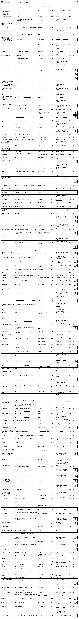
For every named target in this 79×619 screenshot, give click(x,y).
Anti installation (17, 371)
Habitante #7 (17, 145)
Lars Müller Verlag (41, 168)
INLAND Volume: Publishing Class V (21, 431)
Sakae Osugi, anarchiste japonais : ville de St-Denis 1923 (25, 530)
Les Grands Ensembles (19, 217)
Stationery (58, 30)
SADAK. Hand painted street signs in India (22, 509)
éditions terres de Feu (42, 51)
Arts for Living (17, 206)
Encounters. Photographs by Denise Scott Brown (23, 492)
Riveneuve (40, 78)
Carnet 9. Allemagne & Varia (20, 577)
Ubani (39, 100)
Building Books (40, 371)
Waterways (17, 442)
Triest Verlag (40, 202)
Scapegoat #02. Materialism (20, 88)
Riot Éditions (40, 293)
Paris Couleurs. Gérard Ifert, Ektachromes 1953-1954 (24, 257)
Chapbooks (58, 475)
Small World (40, 442)
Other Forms (45, 519)
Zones (39, 598)
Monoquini (40, 27)
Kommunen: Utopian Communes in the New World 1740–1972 (25, 229)
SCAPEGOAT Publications (42, 88)
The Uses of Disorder (18, 503)
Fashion (63, 463)
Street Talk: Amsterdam (19, 606)
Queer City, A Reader (18, 65)
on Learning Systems (18, 181)
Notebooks (17, 74)
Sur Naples (17, 81)
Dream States (17, 347)
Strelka (39, 93)
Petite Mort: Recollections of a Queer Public (22, 351)
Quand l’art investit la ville (19, 355)
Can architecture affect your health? (21, 272)
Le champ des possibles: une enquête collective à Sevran (25, 148)
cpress (39, 225)
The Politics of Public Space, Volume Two (22, 413)
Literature (62, 44)
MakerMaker (40, 308)
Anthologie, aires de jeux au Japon (21, 459)
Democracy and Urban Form (20, 505)
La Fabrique (40, 238)
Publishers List (47, 6)
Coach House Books (41, 347)
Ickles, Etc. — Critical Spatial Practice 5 (22, 590)
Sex (62, 265)
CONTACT (21, 2)
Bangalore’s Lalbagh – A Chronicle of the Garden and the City (25, 269)
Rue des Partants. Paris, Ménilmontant (21, 51)
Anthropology (58, 127)
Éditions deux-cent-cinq (42, 466)
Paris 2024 (17, 344)
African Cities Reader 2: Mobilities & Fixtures (23, 178)
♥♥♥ (32, 6)
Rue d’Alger (17, 213)
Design (63, 135)
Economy (66, 88)
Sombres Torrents (41, 217)
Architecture (58, 20)
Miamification (17, 61)
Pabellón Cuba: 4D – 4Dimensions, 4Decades (23, 481)
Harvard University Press (42, 450)
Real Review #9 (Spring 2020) (20, 498)
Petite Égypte (40, 569)
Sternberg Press (41, 61)
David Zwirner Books (41, 609)
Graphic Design (61, 58)
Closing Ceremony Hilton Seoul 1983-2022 (22, 308)
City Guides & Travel (59, 100)
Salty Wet (16, 558)
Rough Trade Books (41, 476)
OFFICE (39, 413)
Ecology (57, 112)
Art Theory (61, 354)
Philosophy (58, 19)
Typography (64, 64)
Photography (58, 23)
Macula (39, 577)
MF (38, 213)
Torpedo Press (40, 317)
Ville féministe (17, 277)
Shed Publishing (41, 39)
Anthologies (58, 54)
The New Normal (18, 93)
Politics (63, 40)
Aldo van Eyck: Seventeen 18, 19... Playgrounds (23, 288)
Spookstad (40, 300)
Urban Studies (63, 10)
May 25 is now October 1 (19, 225)
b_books (39, 481)
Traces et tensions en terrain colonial (21, 338)
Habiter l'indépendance (19, 39)
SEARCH (76, 1)
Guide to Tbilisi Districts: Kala (20, 100)
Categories (43, 6)
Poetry (57, 526)
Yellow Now (40, 23)
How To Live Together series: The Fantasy (22, 365)
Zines (57, 58)
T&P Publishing (41, 171)
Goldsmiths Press (41, 545)
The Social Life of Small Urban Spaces (21, 602)
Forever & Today (41, 351)
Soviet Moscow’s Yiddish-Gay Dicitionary (22, 199)
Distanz (39, 453)
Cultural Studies (62, 55)
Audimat (39, 10)
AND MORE (27, 2)
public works (40, 188)
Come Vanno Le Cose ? (19, 383)
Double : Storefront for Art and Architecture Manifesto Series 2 (25, 438)
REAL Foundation (41, 229)
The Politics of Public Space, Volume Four (22, 420)
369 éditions (40, 148)
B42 (39, 34)
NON (16, 427)
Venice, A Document (18, 368)
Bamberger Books (41, 157)
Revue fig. (40, 120)
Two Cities (17, 609)
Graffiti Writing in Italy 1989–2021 (21, 395)
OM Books (40, 379)
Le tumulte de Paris (18, 238)
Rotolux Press (40, 31)
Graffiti (67, 131)
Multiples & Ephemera (60, 561)
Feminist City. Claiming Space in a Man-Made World (24, 275)
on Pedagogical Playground (19, 221)
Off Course (40, 58)
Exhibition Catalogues (60, 303)
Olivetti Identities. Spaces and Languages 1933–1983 (24, 202)
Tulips (16, 453)
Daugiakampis (17, 284)
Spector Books (40, 541)
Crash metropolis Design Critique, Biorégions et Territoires (25, 171)
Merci (16, 31)
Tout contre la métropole (19, 161)
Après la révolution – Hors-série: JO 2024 (22, 293)
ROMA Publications (41, 185)
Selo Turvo (40, 192)
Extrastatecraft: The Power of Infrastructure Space (23, 174)
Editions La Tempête (41, 81)
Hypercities (17, 450)
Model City (17, 526)
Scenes (57, 65)
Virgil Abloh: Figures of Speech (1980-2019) (22, 134)
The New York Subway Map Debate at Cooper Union (24, 580)
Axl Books (40, 592)
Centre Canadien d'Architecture (43, 181)
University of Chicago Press (43, 513)
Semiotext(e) (40, 105)
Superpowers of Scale (19, 265)
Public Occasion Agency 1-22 (20, 566)
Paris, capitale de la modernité (20, 236)
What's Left (17, 70)
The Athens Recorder (18, 489)
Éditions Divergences (42, 344)
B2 (38, 261)
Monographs (58, 69)
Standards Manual (41, 580)
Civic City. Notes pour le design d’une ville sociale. (23, 196)
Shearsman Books (41, 526)
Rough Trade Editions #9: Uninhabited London (23, 476)
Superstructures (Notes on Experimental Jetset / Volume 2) (25, 185)
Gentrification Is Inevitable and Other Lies (22, 280)
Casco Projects (47, 70)
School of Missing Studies (19, 564)
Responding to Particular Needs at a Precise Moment (24, 587)
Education (58, 93)
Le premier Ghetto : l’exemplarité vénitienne (22, 78)
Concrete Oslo (17, 317)
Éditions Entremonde (41, 389)
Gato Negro (40, 519)
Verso (39, 174)
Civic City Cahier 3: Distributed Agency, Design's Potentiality (25, 250)
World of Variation (18, 523)
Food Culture (58, 16)
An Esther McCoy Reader (19, 397)
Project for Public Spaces (42, 602)
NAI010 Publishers (41, 401)
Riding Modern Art (18, 611)
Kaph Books (40, 109)
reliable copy (40, 269)
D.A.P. (46, 134)
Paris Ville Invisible (18, 324)
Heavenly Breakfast (18, 157)
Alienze (39, 583)
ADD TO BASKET (75, 28)
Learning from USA (18, 261)
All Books (52, 6)
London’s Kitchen (18, 16)
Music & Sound (62, 434)
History (57, 52)
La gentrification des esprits (20, 485)
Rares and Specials (37, 6)
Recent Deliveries (28, 6)
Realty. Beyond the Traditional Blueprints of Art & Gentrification (26, 615)
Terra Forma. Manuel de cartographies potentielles (23, 34)
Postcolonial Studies (59, 212)
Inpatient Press (40, 558)
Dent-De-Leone (40, 16)
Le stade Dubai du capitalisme (20, 137)
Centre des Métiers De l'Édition (43, 355)
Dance (62, 361)
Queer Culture (58, 64)
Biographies (58, 158)
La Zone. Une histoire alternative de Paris (22, 549)
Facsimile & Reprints (59, 104)
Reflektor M (40, 361)
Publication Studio (41, 65)
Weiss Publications (41, 391)
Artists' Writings (59, 284)
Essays (62, 54)
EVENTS (17, 2)
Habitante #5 (17, 10)
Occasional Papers (41, 606)
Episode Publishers (41, 446)
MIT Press (40, 210)
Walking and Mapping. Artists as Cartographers (23, 408)
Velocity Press (40, 435)
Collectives (64, 304)
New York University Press (43, 151)
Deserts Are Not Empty (19, 242)
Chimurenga (40, 178)
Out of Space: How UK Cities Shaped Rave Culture (24, 435)
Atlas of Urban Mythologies (19, 127)
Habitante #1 (17, 44)
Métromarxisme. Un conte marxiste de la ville (23, 389)
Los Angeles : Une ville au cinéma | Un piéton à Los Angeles (25, 27)
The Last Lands (17, 473)
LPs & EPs (58, 441)
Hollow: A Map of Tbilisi (19, 561)
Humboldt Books (41, 509)
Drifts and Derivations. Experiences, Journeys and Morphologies (26, 312)
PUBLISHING (11, 2)
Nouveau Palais (41, 530)
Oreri (39, 288)
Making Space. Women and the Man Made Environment (24, 375)
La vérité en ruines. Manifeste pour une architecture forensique (26, 598)
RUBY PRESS (40, 55)
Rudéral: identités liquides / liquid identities (22, 552)
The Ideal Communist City (19, 391)
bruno (39, 368)
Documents (59, 105)
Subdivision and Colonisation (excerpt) (21, 58)
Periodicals (58, 10)
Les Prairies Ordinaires (42, 137)
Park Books (43, 93)
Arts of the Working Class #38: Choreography (23, 361)
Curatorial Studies (64, 241)
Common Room (41, 206)
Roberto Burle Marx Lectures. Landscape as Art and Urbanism (25, 168)
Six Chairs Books (41, 284)
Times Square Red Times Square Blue (21, 151)
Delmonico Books (41, 134)
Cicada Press (40, 199)
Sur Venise (17, 85)
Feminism (63, 275)
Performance (58, 361)
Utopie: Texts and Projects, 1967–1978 (21, 105)
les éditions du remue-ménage (43, 277)
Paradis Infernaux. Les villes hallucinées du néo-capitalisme (25, 139)
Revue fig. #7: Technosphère (20, 120)
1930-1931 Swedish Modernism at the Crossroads (23, 592)
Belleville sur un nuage (19, 23)
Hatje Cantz (40, 615)
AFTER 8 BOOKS (5, 1)
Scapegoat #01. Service (19, 253)
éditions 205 (40, 552)
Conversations (58, 453)
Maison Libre (17, 583)
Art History (58, 268)
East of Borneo (40, 397)
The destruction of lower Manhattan (21, 357)
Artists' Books (63, 69)
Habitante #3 (17, 142)
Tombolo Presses (41, 459)
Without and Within (18, 446)
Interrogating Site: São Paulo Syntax (21, 192)
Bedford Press (40, 250)
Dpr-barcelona (40, 127)
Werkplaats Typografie (42, 272)
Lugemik (39, 304)
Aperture (39, 357)
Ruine (16, 495)
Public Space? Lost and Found (20, 210)
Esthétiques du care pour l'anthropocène (22, 466)
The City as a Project (18, 55)
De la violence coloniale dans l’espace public (22, 574)
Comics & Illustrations (60, 309)
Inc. (45, 351)
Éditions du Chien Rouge (42, 331)
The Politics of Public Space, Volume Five (22, 423)
